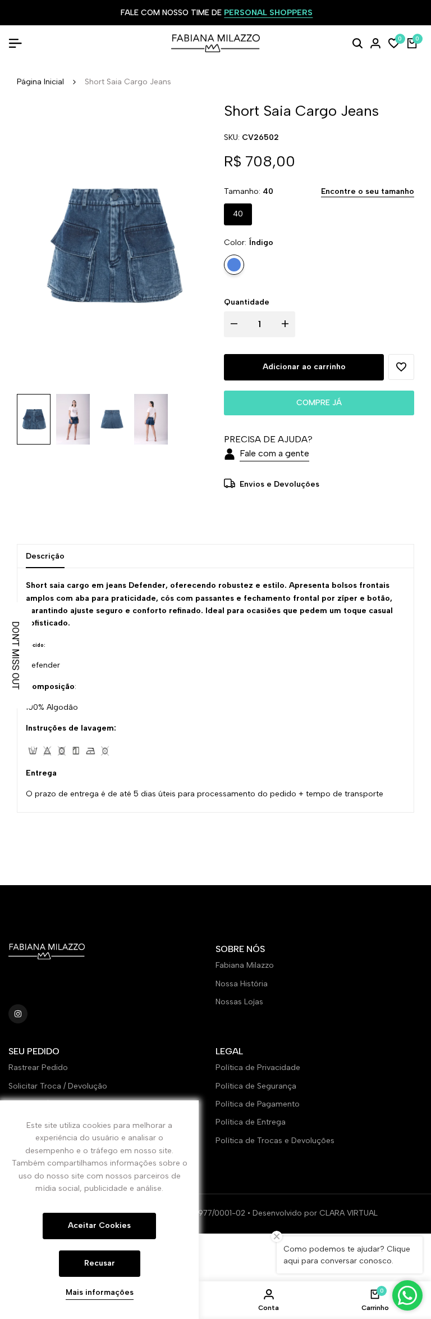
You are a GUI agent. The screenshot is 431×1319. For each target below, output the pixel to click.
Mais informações (100, 1292)
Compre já (319, 402)
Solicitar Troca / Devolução (57, 1086)
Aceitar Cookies (99, 1225)
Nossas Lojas (239, 1002)
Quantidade (246, 302)
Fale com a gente (274, 453)
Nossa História (242, 984)
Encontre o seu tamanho (367, 191)
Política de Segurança (256, 1086)
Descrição (45, 556)
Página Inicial (40, 82)
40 (238, 214)
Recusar (99, 1263)
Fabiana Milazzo (245, 965)
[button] (401, 367)
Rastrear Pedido (38, 1067)
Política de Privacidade (258, 1067)
